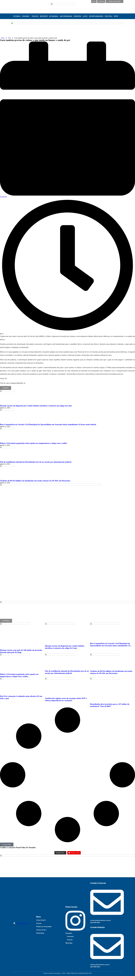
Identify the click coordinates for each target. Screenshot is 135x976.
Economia (53, 16)
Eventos (77, 16)
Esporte (44, 16)
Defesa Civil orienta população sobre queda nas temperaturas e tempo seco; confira (33, 443)
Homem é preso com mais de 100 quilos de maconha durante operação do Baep (21, 651)
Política (108, 16)
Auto (85, 16)
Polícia (35, 16)
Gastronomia (66, 16)
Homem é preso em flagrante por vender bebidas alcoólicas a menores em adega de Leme (36, 406)
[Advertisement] (18, 582)
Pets (116, 16)
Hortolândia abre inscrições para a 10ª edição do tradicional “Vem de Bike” (109, 705)
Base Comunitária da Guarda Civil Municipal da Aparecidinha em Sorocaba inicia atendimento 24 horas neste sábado (48, 424)
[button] (26, 16)
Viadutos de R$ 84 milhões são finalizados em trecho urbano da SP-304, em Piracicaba (35, 481)
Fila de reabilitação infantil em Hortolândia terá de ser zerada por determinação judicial (35, 462)
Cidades (25, 16)
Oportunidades (96, 16)
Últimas (16, 16)
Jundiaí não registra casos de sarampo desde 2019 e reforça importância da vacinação (66, 699)
